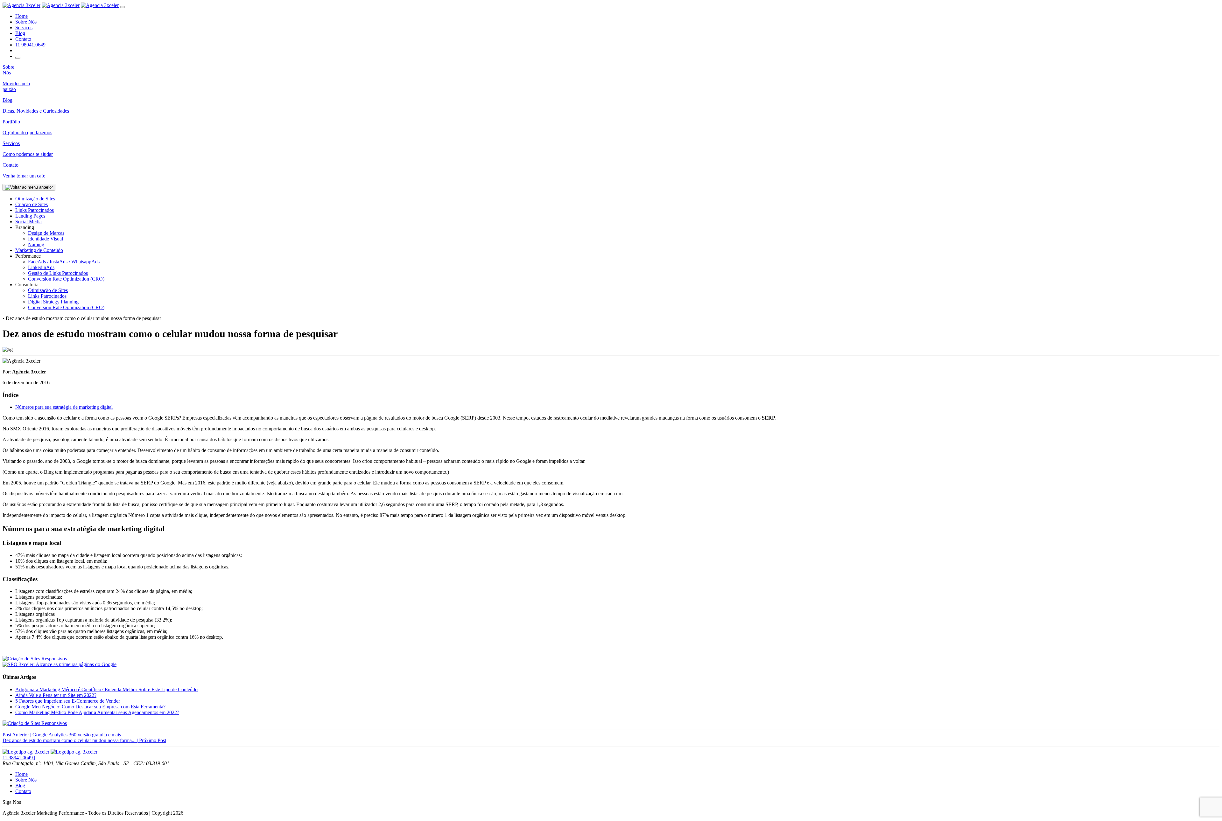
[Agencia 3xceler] (21, 5)
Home (21, 16)
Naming (36, 244)
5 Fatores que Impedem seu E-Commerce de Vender (67, 701)
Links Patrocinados (34, 210)
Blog (20, 33)
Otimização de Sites (35, 198)
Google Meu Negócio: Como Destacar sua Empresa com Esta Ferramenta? (90, 706)
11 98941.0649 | (19, 757)
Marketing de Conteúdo (39, 250)
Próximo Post (84, 740)
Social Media (28, 221)
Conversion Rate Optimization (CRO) (66, 279)
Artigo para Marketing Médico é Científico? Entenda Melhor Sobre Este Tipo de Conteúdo (106, 689)
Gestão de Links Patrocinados (58, 273)
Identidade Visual (45, 238)
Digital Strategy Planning (53, 301)
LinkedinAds (41, 267)
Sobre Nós (26, 21)
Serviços (23, 27)
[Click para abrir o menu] (17, 58)
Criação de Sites (31, 204)
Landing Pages (30, 216)
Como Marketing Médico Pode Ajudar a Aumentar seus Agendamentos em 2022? (97, 712)
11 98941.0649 (30, 44)
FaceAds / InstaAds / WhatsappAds (64, 261)
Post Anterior (62, 734)
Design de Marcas (46, 233)
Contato (23, 39)
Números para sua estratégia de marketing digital (64, 407)
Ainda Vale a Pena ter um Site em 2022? (55, 695)
